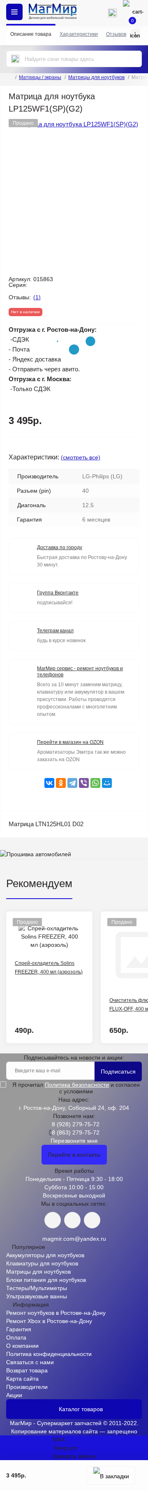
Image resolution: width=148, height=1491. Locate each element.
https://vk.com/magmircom (52, 1220)
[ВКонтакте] (49, 783)
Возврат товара (27, 1370)
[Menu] (14, 12)
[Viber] (84, 783)
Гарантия (18, 1329)
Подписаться (118, 1071)
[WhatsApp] (95, 783)
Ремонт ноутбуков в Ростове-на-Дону (56, 1312)
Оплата (16, 1337)
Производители (27, 1387)
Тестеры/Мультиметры (36, 1288)
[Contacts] (112, 12)
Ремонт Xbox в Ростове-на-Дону (49, 1321)
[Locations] (88, 12)
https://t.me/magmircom (72, 1220)
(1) (37, 297)
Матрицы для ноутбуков (96, 77)
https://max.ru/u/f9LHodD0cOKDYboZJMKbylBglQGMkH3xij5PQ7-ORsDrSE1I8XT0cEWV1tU (92, 1220)
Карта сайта (22, 1378)
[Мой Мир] (107, 783)
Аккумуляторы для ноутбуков (45, 1255)
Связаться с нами (30, 1362)
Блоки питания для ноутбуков (46, 1280)
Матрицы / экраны (40, 77)
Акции (14, 1395)
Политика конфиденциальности (49, 1354)
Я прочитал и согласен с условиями (76, 1088)
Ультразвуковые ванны (36, 1296)
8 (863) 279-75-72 (75, 1132)
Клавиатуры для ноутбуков (42, 1263)
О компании (22, 1345)
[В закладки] (111, 1475)
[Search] (15, 59)
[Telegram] (72, 783)
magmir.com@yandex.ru (74, 1238)
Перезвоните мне (74, 1140)
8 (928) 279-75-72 (75, 1124)
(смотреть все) (80, 457)
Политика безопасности (77, 1084)
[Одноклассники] (61, 783)
